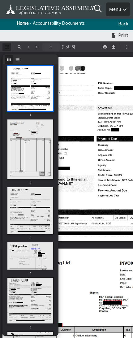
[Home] (24, 9)
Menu (115, 9)
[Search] (100, 9)
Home (23, 23)
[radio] (9, 59)
